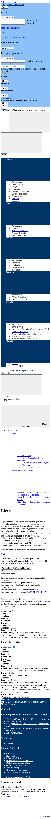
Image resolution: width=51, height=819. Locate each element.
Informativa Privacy (14, 758)
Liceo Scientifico (24, 456)
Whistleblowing (12, 768)
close (4, 155)
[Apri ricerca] (29, 122)
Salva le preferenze (21, 697)
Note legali (10, 756)
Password (30, 23)
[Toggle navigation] (21, 142)
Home (8, 396)
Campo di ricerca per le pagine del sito (17, 370)
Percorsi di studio (13, 399)
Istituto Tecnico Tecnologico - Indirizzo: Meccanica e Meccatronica (33, 493)
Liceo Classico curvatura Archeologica (33, 463)
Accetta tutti (10, 571)
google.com (6, 611)
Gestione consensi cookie (16, 770)
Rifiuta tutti (22, 568)
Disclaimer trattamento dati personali (16, 796)
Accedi (4, 7)
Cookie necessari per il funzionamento (17, 599)
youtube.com (6, 647)
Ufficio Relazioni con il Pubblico (19, 760)
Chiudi (4, 81)
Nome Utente (31, 20)
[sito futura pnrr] (25, 108)
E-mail (28, 61)
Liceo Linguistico (24, 465)
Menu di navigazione (35, 425)
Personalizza (7, 568)
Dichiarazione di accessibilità (18, 763)
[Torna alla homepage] (25, 111)
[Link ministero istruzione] (12, 4)
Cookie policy (12, 753)
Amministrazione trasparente (18, 772)
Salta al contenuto (8, 2)
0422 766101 (15, 721)
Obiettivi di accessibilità (16, 765)
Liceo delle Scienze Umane (28, 467)
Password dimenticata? (10, 28)
